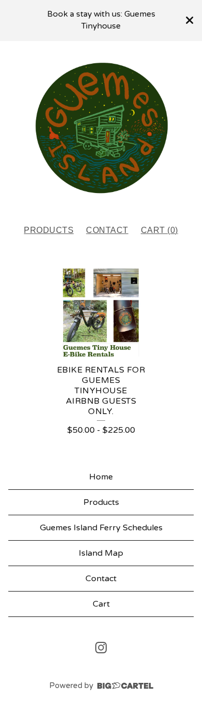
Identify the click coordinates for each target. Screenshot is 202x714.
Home (101, 477)
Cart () (159, 230)
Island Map (101, 553)
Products (49, 230)
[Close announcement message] (189, 20)
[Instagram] (101, 647)
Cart (101, 604)
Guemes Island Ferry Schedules (101, 528)
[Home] (101, 128)
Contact (107, 230)
